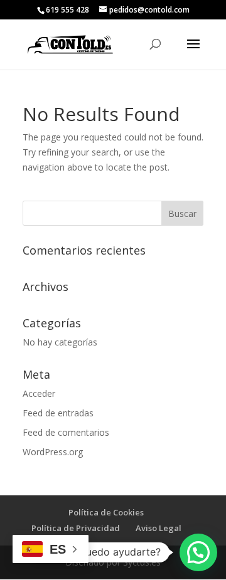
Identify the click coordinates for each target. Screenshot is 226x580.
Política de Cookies (106, 512)
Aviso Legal (158, 528)
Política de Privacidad (75, 528)
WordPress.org (53, 452)
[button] (198, 552)
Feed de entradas (58, 413)
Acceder (39, 393)
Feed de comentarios (66, 432)
